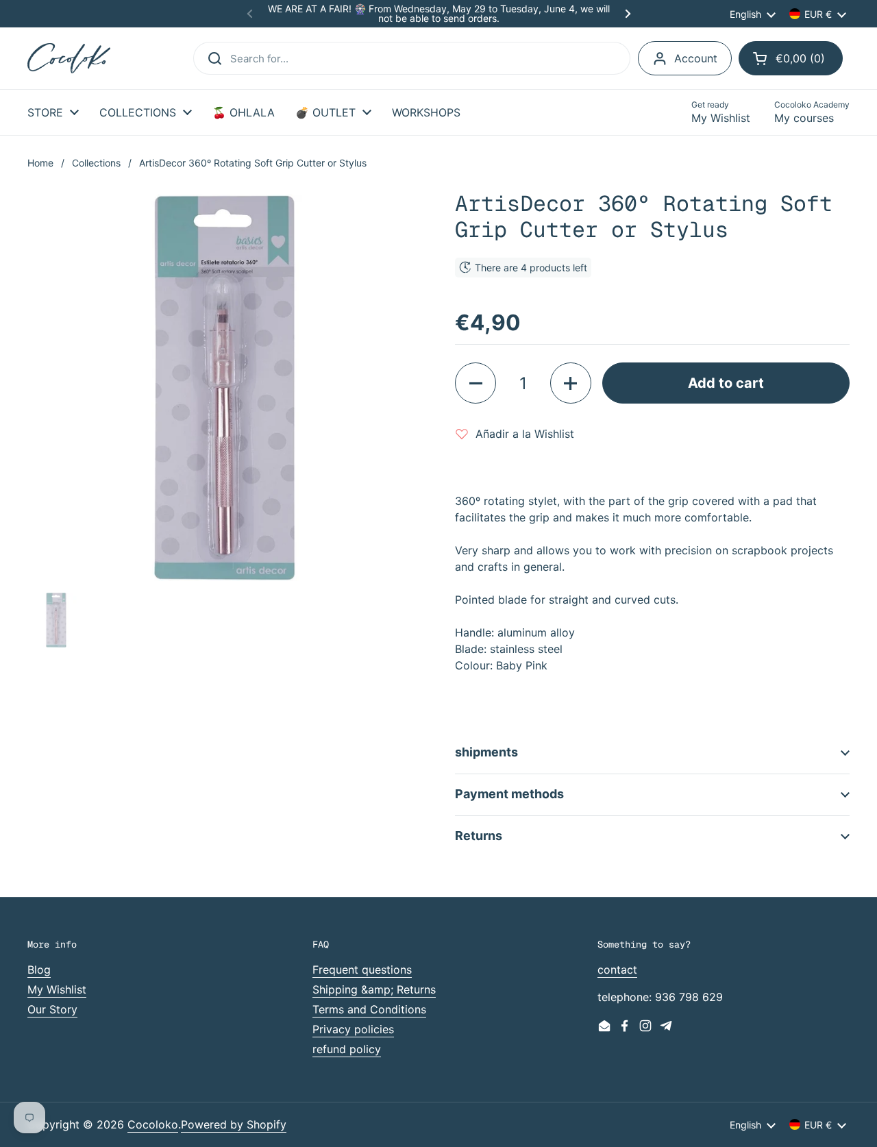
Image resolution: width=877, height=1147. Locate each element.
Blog (39, 969)
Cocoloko (152, 1124)
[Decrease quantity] (475, 383)
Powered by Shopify (233, 1124)
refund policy (346, 1049)
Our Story (52, 1009)
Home (40, 163)
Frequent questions (362, 969)
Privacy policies (353, 1029)
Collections (96, 163)
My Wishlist (56, 989)
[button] (791, 58)
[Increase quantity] (570, 383)
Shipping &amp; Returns (374, 989)
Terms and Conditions (369, 1009)
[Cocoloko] (68, 58)
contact (617, 969)
